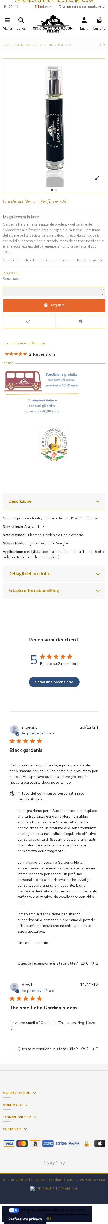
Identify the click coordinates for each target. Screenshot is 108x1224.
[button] (52, 190)
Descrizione (19, 501)
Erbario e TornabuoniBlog (33, 590)
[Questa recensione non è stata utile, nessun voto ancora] (92, 1049)
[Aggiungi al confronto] (80, 321)
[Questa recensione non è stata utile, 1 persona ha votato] (92, 963)
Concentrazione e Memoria (24, 343)
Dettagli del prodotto (29, 573)
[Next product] (104, 45)
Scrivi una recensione (54, 682)
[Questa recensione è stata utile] (83, 1049)
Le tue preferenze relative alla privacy (52, 1210)
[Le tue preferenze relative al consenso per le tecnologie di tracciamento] (25, 1219)
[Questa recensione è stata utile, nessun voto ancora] (83, 963)
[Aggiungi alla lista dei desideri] (28, 321)
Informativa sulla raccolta (28, 1218)
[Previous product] (101, 45)
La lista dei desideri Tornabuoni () (83, 6)
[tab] (54, 501)
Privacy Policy (54, 1163)
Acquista (57, 305)
